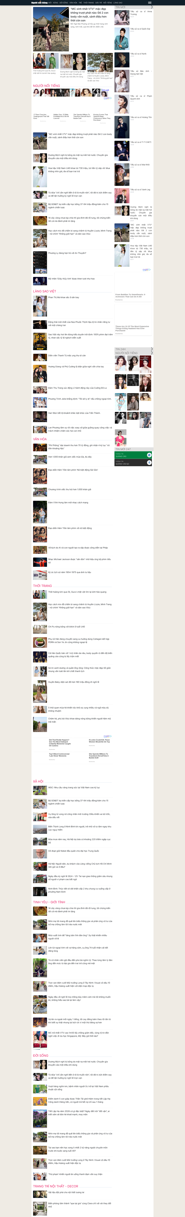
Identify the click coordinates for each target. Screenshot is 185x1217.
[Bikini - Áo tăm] (72, 93)
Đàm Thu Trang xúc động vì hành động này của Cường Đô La (77, 382)
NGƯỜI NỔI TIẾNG (127, 342)
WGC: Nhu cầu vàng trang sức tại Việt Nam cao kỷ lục (74, 768)
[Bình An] (96, 93)
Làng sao (117, 3)
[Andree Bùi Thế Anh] (60, 93)
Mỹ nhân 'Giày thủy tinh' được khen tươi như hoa (71, 273)
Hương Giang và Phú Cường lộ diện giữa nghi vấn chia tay (76, 361)
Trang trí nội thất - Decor (55, 1167)
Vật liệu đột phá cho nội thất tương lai (66, 1173)
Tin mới (120, 7)
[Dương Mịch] (36, 93)
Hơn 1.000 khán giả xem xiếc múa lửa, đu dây (70, 451)
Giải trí (98, 3)
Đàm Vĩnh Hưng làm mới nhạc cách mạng (68, 497)
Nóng (55, 3)
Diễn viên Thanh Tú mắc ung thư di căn (67, 350)
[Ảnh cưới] (104, 90)
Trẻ (80, 3)
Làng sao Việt (44, 285)
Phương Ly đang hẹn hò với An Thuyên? (67, 247)
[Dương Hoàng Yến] (104, 95)
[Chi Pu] (77, 93)
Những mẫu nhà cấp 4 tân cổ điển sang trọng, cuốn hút (74, 1202)
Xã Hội (38, 762)
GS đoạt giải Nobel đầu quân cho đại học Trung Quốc (73, 832)
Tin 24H (121, 338)
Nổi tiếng (107, 3)
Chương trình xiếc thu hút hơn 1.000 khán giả (69, 484)
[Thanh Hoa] (86, 93)
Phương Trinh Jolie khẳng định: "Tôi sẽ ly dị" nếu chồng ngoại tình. (79, 393)
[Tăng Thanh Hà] (42, 93)
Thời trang (88, 3)
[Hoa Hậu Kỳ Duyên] (47, 93)
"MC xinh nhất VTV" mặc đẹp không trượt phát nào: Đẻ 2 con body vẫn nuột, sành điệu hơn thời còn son (89, 14)
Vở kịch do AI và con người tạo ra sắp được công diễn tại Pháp (78, 542)
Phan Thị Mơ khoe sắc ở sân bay (63, 291)
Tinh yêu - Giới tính (49, 883)
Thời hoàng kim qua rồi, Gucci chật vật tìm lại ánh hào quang (77, 586)
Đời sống (64, 3)
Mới (49, 3)
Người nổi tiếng (46, 86)
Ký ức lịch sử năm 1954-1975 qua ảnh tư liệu (69, 566)
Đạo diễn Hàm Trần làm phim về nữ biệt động (70, 522)
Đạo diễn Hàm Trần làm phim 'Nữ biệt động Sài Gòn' (73, 464)
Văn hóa (73, 3)
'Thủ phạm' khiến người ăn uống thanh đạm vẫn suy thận (75, 1155)
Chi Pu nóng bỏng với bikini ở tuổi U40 (66, 621)
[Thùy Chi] (67, 93)
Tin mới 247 (123, 438)
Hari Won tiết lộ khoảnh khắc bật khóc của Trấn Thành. (74, 407)
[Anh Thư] (53, 93)
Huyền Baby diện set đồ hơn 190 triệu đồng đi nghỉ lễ (73, 676)
